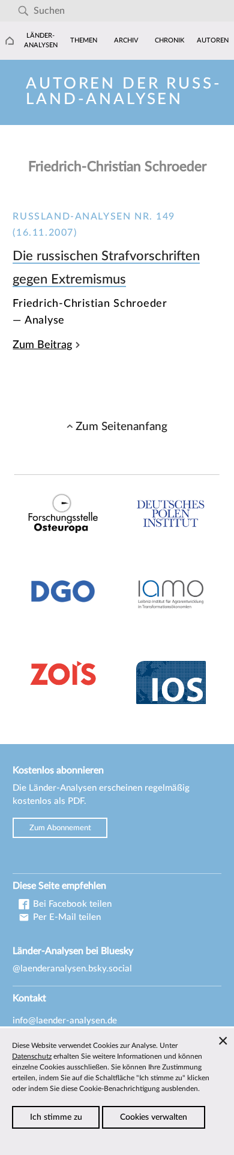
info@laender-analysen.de (65, 1020)
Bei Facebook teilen (71, 904)
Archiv (126, 40)
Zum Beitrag (42, 345)
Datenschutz (32, 1056)
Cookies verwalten (153, 1117)
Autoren (213, 40)
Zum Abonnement (60, 827)
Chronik (169, 40)
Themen (83, 40)
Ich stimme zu (56, 1117)
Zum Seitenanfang (121, 426)
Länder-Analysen (41, 40)
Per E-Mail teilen (66, 917)
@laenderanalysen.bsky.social (72, 968)
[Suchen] (23, 11)
